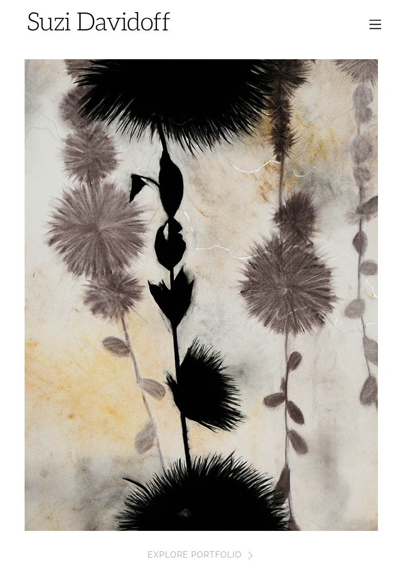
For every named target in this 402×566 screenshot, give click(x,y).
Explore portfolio (195, 555)
